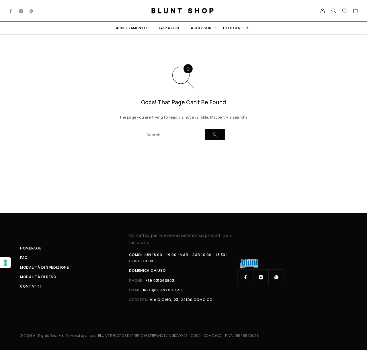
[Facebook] (11, 10)
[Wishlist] (345, 11)
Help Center (235, 28)
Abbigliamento (131, 28)
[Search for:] (173, 134)
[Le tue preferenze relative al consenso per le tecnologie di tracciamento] (5, 262)
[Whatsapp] (31, 10)
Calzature (168, 28)
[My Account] (322, 10)
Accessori (201, 28)
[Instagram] (21, 10)
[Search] (333, 10)
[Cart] (355, 11)
